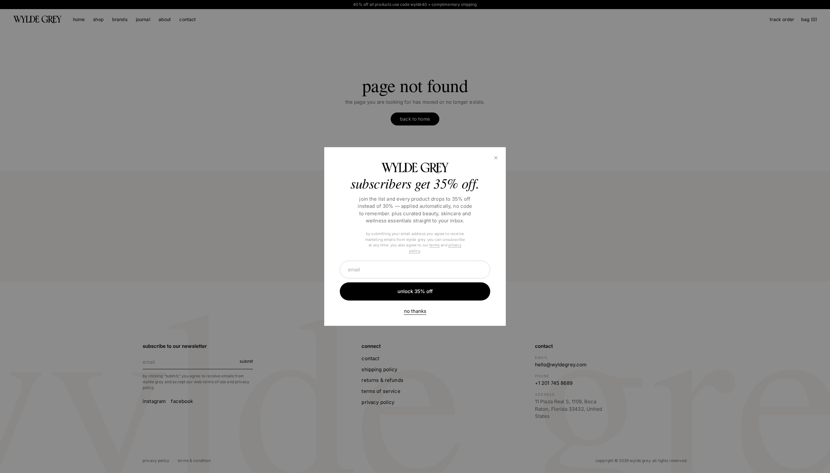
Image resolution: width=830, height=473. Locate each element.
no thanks (415, 311)
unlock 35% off (415, 291)
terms (434, 245)
